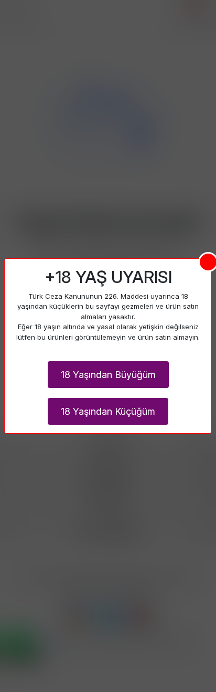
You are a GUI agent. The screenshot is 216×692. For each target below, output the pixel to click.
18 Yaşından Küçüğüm (108, 411)
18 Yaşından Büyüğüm (108, 374)
